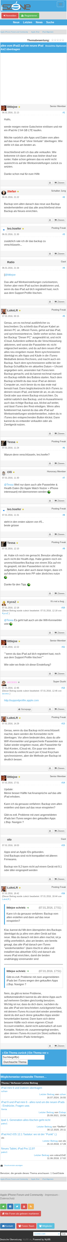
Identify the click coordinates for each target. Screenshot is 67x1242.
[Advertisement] (33, 79)
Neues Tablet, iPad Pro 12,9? (18, 1148)
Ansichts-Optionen (55, 46)
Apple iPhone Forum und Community (14, 32)
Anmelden (11, 15)
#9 (64, 549)
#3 (64, 234)
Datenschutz (7, 1198)
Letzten (27, 22)
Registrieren (30, 15)
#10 (63, 608)
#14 (63, 783)
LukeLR (5, 899)
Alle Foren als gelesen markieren (21, 1213)
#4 (64, 268)
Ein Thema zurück (15, 1052)
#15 (63, 845)
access (5, 694)
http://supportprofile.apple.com (21, 700)
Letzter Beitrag (46, 1094)
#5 (64, 316)
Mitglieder (47, 1226)
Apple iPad (35, 32)
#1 (64, 113)
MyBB (47, 1239)
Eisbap (62, 1112)
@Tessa (8, 484)
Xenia (4, 1109)
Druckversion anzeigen (13, 1165)
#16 (63, 893)
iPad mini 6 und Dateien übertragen (21, 1087)
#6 (64, 448)
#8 (64, 515)
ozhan (4, 1091)
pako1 (4, 1123)
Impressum (51, 1194)
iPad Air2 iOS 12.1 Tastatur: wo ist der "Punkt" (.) (29, 1134)
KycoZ (5, 613)
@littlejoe (10, 274)
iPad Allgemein (48, 32)
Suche (50, 22)
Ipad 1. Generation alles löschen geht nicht (25, 1120)
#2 (64, 197)
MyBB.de (27, 1239)
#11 (63, 647)
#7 (64, 478)
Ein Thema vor (37, 1052)
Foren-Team (27, 1226)
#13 (63, 724)
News (39, 22)
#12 (63, 688)
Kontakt (9, 1226)
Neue (16, 22)
